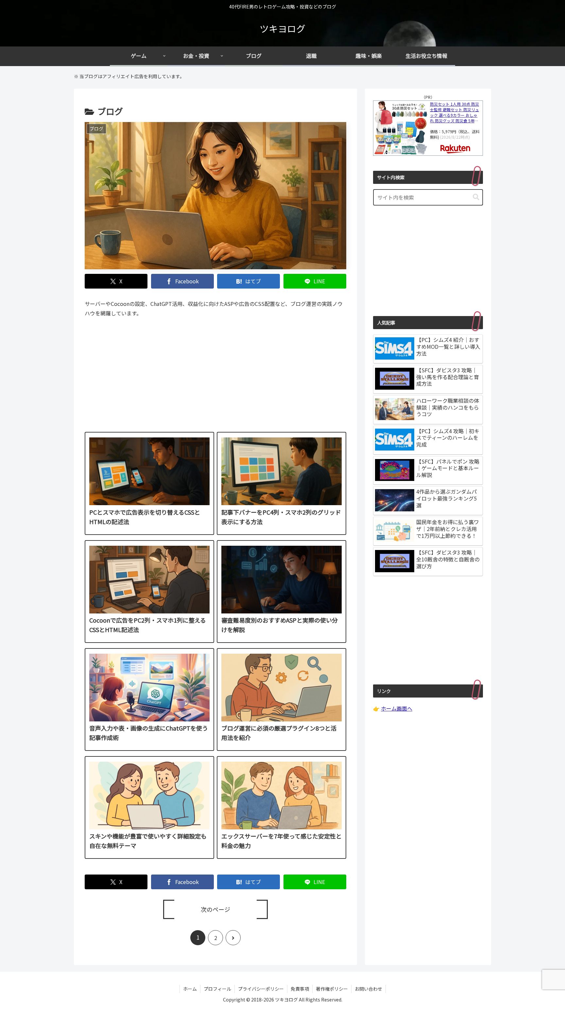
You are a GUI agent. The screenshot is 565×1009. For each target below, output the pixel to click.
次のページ (215, 909)
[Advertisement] (215, 379)
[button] (476, 197)
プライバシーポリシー (261, 988)
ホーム (190, 988)
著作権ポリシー (332, 988)
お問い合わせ (368, 988)
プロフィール (217, 988)
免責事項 (300, 988)
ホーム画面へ (396, 708)
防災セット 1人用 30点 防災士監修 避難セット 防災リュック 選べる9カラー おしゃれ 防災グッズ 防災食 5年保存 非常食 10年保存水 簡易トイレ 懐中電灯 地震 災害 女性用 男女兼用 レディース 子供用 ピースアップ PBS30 (455, 112)
